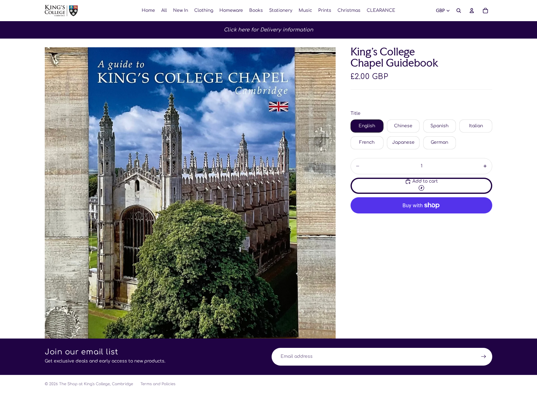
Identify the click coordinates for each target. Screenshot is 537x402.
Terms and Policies (157, 384)
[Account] (472, 10)
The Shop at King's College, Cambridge (96, 384)
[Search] (459, 10)
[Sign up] (483, 356)
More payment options (421, 220)
